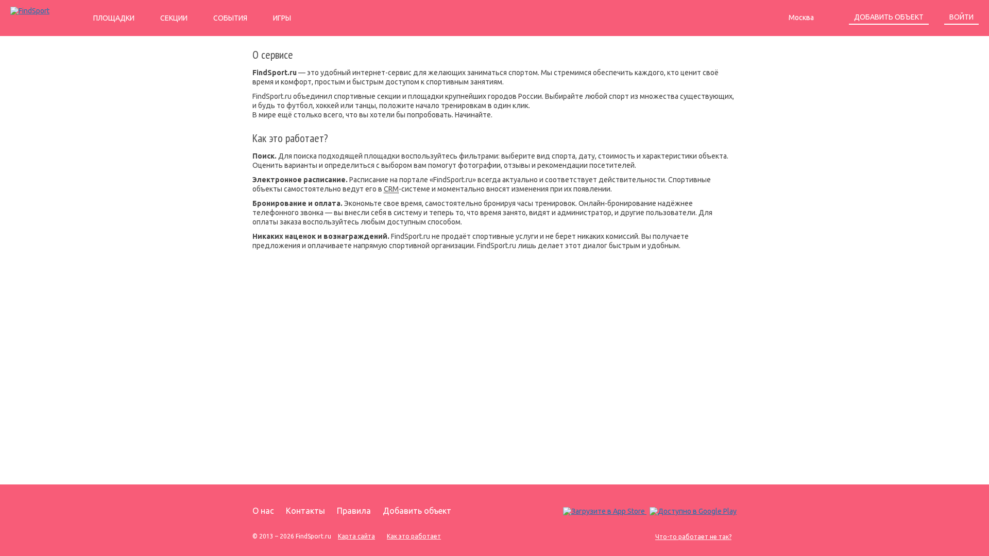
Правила (354, 510)
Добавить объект (889, 17)
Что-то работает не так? (693, 536)
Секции (173, 18)
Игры (282, 18)
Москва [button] (802, 17)
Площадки (113, 18)
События (230, 18)
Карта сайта (356, 536)
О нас (263, 510)
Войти (961, 17)
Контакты (305, 510)
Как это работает (414, 536)
